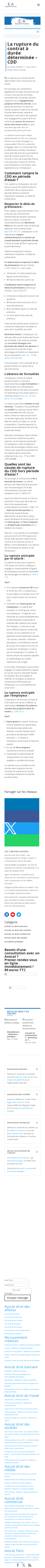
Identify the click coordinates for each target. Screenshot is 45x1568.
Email (6, 1285)
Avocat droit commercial (13, 1317)
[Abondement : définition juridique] (13, 1023)
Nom (6, 1280)
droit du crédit (21, 1077)
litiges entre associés (15, 1102)
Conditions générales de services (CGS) (24, 1560)
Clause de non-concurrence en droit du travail (20, 1409)
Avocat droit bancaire (12, 1314)
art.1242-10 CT (12, 231)
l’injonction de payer (15, 1161)
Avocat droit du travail (21, 1395)
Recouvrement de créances (18, 1158)
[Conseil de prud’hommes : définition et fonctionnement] (31, 1024)
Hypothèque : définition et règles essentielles (20, 1380)
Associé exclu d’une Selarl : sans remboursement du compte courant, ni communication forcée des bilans (20, 858)
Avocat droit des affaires (17, 1308)
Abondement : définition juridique (13, 1034)
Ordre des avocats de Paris (14, 1555)
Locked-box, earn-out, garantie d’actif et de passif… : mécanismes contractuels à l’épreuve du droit (21, 1454)
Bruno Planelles (16, 67)
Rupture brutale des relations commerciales (20, 1480)
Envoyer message (17, 1297)
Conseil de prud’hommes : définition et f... (31, 1036)
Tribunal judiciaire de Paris (21, 1557)
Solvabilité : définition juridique (15, 1371)
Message (8, 1293)
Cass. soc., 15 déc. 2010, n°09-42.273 (20, 356)
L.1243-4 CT (17, 711)
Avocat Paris (14, 1550)
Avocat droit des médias (13, 1327)
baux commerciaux (14, 1133)
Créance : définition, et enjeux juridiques (18, 1348)
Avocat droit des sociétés (13, 1320)
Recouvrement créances (13, 1334)
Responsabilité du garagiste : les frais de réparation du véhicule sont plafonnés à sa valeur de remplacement (21, 868)
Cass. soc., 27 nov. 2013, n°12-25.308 (20, 397)
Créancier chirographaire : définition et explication (22, 1351)
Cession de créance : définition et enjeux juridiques (22, 1345)
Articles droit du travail (16, 70)
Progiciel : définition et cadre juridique (18, 1483)
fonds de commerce (17, 1130)
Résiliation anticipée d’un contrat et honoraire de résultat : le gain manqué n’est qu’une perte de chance (21, 1544)
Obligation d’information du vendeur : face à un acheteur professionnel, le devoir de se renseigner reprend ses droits (21, 890)
